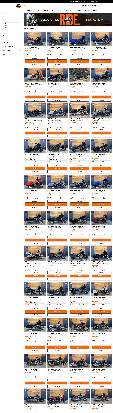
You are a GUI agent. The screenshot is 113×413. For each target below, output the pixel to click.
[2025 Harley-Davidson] (101, 39)
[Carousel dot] (30, 44)
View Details (35, 64)
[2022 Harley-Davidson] (101, 253)
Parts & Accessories (56, 10)
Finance (67, 10)
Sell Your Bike (78, 10)
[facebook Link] (96, 1)
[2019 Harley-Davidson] (35, 289)
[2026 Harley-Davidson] (35, 39)
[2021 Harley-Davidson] (57, 110)
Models (20, 10)
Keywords (4, 13)
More (94, 10)
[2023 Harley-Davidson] (35, 75)
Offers (38, 10)
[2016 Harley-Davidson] (35, 110)
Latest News (87, 10)
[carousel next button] (44, 39)
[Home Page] (18, 6)
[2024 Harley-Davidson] (79, 75)
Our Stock (29, 10)
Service (45, 10)
